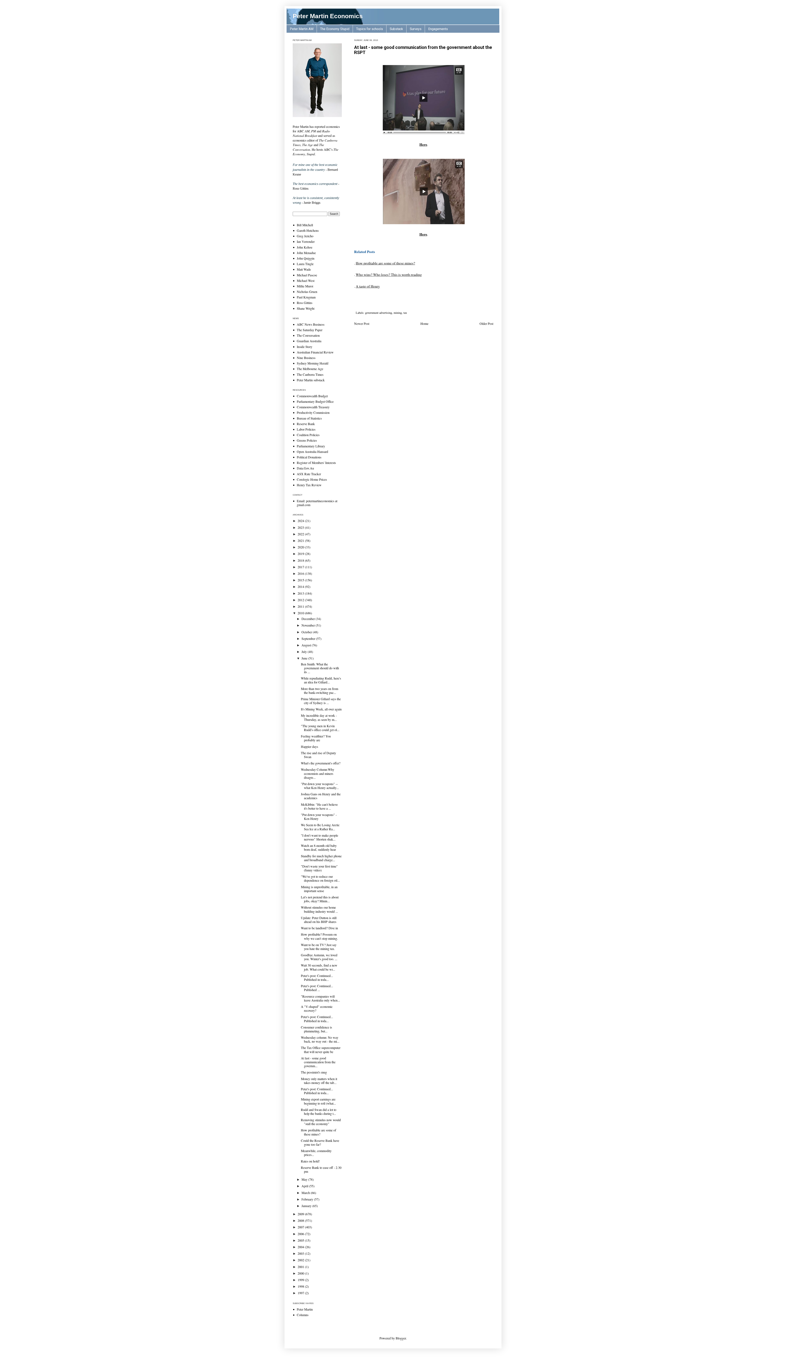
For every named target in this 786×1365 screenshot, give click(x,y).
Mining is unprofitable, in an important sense (319, 889)
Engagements (438, 29)
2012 (301, 600)
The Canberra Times (310, 374)
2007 (301, 1227)
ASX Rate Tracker (309, 474)
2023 (301, 527)
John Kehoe (304, 247)
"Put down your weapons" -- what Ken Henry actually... (320, 786)
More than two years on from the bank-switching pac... (319, 690)
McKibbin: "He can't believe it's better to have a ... (319, 806)
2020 (301, 547)
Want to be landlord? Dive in (319, 928)
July (305, 651)
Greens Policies (307, 440)
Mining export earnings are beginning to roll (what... (318, 1101)
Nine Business (306, 358)
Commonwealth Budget (312, 396)
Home (424, 323)
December (309, 619)
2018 (301, 560)
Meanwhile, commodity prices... (316, 1153)
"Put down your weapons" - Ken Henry (319, 816)
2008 (301, 1220)
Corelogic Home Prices (312, 479)
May (305, 1179)
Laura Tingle (305, 264)
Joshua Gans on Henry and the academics (321, 796)
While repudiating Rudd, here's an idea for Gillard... (321, 680)
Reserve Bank (306, 424)
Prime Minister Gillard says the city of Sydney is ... (321, 701)
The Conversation (308, 335)
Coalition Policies (308, 435)
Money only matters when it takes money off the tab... (319, 1081)
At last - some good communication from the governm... (318, 1062)
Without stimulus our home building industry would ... (319, 909)
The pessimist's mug (314, 1072)
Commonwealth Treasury (313, 407)
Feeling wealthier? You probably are (316, 738)
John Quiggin (305, 258)
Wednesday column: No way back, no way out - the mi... (320, 1039)
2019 (301, 553)
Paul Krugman (306, 297)
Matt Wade (304, 269)
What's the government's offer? (320, 763)
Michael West (305, 280)
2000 (301, 1273)
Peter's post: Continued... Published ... (317, 988)
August (307, 645)
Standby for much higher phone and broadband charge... (321, 858)
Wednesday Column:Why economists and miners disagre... (317, 773)
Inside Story (304, 346)
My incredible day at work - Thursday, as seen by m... (319, 717)
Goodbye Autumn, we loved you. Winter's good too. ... (319, 957)
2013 (301, 593)
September (309, 638)
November (309, 625)
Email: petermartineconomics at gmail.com (317, 503)
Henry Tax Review (309, 485)
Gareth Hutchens (308, 230)
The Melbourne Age (310, 369)
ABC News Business (310, 324)
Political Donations (309, 457)
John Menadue (306, 253)
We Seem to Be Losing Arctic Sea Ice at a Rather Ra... (320, 827)
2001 (301, 1267)
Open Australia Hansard (312, 451)
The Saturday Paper (309, 330)
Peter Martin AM (301, 29)
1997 (301, 1293)
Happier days (309, 746)
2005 (301, 1240)
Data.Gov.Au (305, 468)
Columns (302, 1315)
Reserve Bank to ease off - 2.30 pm (321, 1169)
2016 (301, 573)
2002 (301, 1260)
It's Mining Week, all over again (321, 709)
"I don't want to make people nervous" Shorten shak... (319, 837)
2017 (301, 567)
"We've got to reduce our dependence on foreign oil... (320, 878)
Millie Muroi (305, 286)
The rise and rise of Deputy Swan (318, 755)
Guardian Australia (309, 341)
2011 (301, 606)
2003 (301, 1253)
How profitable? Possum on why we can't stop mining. (319, 936)
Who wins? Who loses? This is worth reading (389, 274)
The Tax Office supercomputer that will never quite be (320, 1049)
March (306, 1193)
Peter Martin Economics (328, 16)
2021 (301, 540)
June (305, 658)
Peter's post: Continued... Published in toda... (317, 977)
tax (405, 313)
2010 (301, 613)
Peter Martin (305, 1309)
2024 (301, 521)
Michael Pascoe (307, 275)
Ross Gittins (304, 302)
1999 (301, 1280)
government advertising (378, 313)
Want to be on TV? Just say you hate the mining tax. (319, 947)
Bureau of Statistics (309, 418)
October (307, 632)
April (305, 1186)
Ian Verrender (306, 241)
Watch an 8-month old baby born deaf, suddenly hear (319, 847)
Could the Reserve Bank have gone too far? (320, 1142)
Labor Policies (306, 429)
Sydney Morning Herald (312, 363)
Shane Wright (305, 308)
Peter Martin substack (311, 380)
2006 (301, 1234)
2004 (301, 1247)
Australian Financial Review (315, 352)
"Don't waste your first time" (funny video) (319, 868)
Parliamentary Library (311, 446)
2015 (301, 580)
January (307, 1206)
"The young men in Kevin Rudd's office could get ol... (320, 728)
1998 (301, 1286)
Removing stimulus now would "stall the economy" (321, 1122)
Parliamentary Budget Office (315, 401)
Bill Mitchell (305, 225)
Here (423, 144)
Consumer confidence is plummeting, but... (316, 1029)
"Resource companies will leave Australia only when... (320, 998)
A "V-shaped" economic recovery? (317, 1008)
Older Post (486, 323)
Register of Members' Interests (316, 462)
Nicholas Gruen (307, 291)
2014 (301, 586)
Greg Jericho (305, 236)
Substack (396, 29)
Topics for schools (369, 29)
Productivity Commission (313, 412)
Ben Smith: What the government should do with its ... (320, 668)
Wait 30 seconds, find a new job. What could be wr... (319, 967)
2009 (301, 1214)
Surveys (415, 29)
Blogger (401, 1338)
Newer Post (361, 323)
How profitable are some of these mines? (385, 263)
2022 (301, 534)
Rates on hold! (310, 1161)
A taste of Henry (368, 286)
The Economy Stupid (334, 29)
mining (398, 313)
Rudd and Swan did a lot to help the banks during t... (318, 1111)
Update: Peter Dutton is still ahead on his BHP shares (319, 920)
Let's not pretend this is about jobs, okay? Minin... (320, 899)
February (308, 1199)
